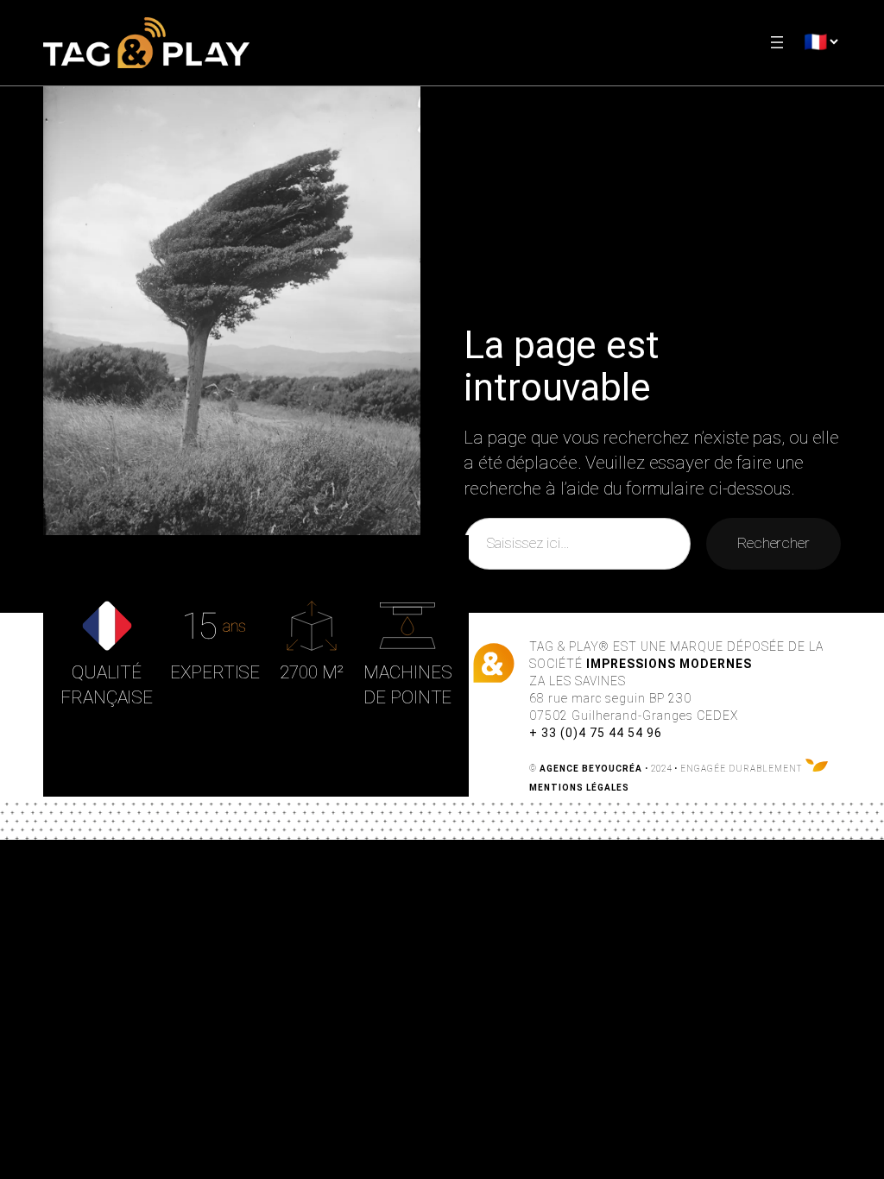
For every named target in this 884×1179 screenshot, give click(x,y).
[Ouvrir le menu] (777, 42)
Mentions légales (579, 787)
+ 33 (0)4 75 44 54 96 (595, 733)
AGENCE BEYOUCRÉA (591, 768)
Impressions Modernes (669, 664)
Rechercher (773, 543)
